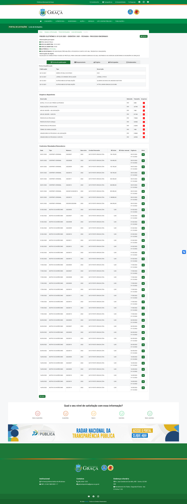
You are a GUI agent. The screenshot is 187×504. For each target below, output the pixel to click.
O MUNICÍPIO (48, 21)
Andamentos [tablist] (132, 62)
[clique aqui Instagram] (98, 496)
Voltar (43, 396)
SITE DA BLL (52, 49)
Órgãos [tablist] (97, 62)
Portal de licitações (64, 32)
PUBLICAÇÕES (120, 21)
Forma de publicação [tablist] (59, 62)
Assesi (87, 501)
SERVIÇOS (91, 21)
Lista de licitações (76, 32)
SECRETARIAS (72, 21)
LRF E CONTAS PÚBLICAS (104, 21)
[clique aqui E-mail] (89, 496)
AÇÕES (82, 21)
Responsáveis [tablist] (80, 62)
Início (41, 32)
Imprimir (144, 36)
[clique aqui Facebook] (93, 496)
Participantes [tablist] (113, 62)
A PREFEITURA (60, 21)
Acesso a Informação (51, 32)
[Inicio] (40, 21)
